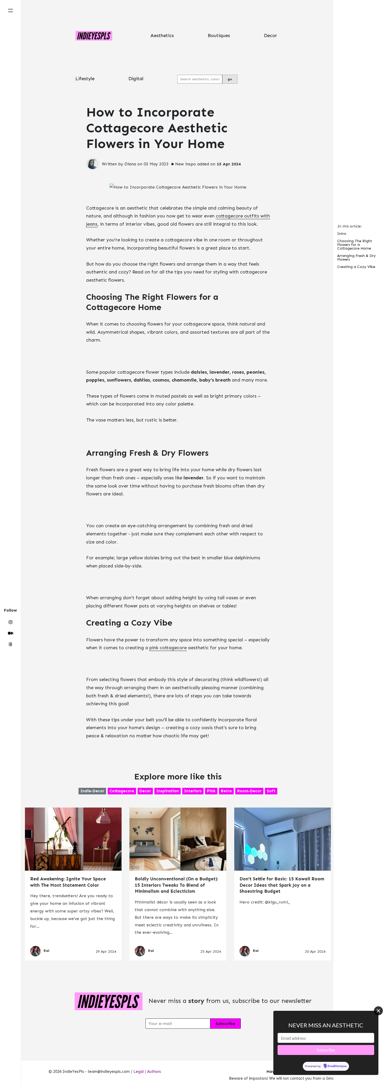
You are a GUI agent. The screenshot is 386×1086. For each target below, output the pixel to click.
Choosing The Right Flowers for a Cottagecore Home (354, 245)
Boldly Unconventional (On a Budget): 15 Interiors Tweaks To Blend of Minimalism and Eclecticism (176, 885)
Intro (341, 234)
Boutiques (219, 35)
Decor (270, 35)
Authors (154, 1071)
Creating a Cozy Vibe (356, 267)
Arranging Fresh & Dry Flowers (356, 258)
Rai (46, 951)
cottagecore (121, 791)
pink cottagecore (168, 648)
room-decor (249, 791)
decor (145, 791)
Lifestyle (85, 79)
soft (271, 791)
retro (226, 791)
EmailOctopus (337, 1066)
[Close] (378, 1010)
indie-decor (92, 791)
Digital (135, 79)
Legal (138, 1071)
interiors (193, 791)
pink (211, 791)
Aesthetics (162, 35)
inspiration (167, 791)
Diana (130, 163)
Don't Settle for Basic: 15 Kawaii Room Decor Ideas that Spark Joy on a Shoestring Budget (281, 885)
